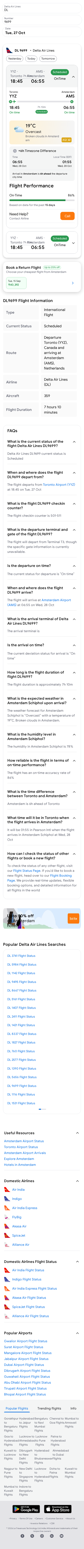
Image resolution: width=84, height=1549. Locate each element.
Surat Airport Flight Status (23, 1347)
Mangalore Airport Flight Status (28, 1353)
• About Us (70, 1518)
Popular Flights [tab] (17, 1408)
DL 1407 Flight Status (21, 1007)
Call (67, 216)
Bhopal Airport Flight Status (25, 1394)
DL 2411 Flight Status (21, 1016)
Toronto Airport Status (21, 1147)
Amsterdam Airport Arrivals (25, 1153)
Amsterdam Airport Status (24, 1141)
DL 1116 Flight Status (21, 1094)
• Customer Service (54, 1518)
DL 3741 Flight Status (21, 955)
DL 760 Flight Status (21, 1051)
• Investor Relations (39, 1523)
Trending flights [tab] (49, 1408)
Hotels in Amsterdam (20, 1164)
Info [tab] (73, 1408)
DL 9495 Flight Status (21, 982)
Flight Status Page (26, 870)
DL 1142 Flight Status (21, 973)
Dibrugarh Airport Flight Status (27, 1370)
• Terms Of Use (25, 1518)
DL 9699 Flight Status (21, 1086)
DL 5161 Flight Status (21, 999)
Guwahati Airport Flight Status (27, 1376)
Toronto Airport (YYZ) (59, 484)
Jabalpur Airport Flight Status (26, 1359)
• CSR (52, 1523)
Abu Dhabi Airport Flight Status (27, 1382)
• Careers (38, 1518)
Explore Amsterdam (19, 1159)
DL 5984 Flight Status (21, 964)
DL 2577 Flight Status (21, 1059)
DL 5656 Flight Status (21, 1077)
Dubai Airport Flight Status (24, 1364)
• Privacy (13, 1518)
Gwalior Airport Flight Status (25, 1341)
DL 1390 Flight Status (21, 1068)
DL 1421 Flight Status (21, 1025)
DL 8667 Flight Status (21, 990)
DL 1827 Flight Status (21, 1042)
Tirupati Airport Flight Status (25, 1388)
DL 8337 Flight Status (21, 1034)
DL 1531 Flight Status (21, 1103)
